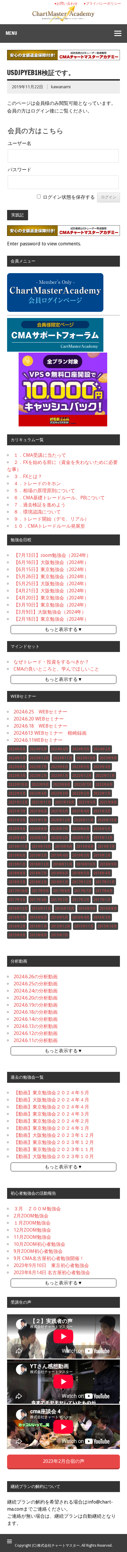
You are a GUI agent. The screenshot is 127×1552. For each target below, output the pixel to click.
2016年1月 (38, 926)
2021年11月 (41, 802)
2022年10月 (18, 784)
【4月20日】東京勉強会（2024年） (51, 598)
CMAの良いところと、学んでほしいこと (56, 669)
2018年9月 (108, 864)
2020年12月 (60, 820)
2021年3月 (102, 811)
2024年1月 (17, 758)
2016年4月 (80, 917)
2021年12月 (18, 802)
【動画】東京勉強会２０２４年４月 (51, 1107)
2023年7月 (38, 767)
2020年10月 (107, 820)
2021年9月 (87, 802)
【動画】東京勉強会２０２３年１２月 (54, 1142)
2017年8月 (61, 891)
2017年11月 (105, 882)
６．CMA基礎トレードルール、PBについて (59, 498)
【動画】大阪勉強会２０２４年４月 (51, 1100)
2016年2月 (17, 926)
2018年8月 (17, 873)
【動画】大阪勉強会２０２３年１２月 (54, 1135)
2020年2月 (59, 838)
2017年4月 (38, 900)
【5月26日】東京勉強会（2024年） (51, 576)
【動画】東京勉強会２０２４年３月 (51, 1114)
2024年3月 (80, 749)
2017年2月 (80, 900)
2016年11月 (41, 909)
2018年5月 (80, 873)
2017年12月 (82, 882)
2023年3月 (17, 776)
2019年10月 (41, 847)
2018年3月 (17, 882)
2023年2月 (38, 776)
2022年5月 (17, 793)
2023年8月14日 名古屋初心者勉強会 (52, 1272)
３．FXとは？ (28, 476)
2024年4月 (59, 749)
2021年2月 (17, 820)
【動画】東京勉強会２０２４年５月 (51, 1092)
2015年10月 (107, 926)
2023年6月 (59, 767)
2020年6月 (80, 829)
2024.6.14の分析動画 (36, 1019)
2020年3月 (38, 838)
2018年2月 (38, 882)
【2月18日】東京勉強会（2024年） (51, 619)
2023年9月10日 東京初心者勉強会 (51, 1265)
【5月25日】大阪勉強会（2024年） (51, 583)
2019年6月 (17, 855)
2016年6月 (38, 917)
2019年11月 (18, 847)
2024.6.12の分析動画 (36, 1033)
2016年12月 (18, 909)
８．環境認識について (37, 512)
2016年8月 (108, 909)
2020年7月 (59, 829)
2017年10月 (18, 891)
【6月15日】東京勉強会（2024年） (51, 569)
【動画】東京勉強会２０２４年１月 (51, 1128)
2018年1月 (59, 882)
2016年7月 (17, 917)
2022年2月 (80, 793)
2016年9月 (87, 909)
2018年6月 (59, 873)
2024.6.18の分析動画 (36, 1012)
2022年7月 (83, 784)
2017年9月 (40, 891)
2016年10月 (64, 909)
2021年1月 (38, 820)
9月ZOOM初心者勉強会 (38, 1251)
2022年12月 (82, 776)
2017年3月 (59, 900)
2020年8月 (38, 829)
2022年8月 (61, 784)
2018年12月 (39, 864)
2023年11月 (62, 758)
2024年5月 (38, 749)
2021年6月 (38, 811)
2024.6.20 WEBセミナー (39, 719)
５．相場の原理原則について (44, 490)
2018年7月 (38, 873)
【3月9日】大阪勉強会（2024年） (50, 612)
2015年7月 (59, 935)
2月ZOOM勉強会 (31, 1216)
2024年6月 (17, 749)
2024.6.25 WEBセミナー (40, 712)
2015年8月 (38, 935)
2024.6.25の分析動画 (36, 984)
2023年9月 (108, 758)
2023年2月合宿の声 (63, 1461)
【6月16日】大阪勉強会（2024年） (51, 562)
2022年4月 (38, 793)
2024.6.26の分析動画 (36, 976)
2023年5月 (80, 767)
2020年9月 (17, 829)
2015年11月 (84, 926)
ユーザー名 (19, 143)
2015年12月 (60, 926)
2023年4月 (102, 767)
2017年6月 (104, 891)
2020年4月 (17, 838)
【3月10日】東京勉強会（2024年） (51, 605)
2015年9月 (17, 935)
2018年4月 (102, 873)
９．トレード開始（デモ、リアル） (51, 519)
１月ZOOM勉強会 (32, 1223)
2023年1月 (59, 776)
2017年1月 (102, 900)
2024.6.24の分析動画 (36, 991)
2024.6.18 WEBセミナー (40, 726)
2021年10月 (64, 802)
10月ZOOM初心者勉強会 (39, 1244)
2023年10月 (86, 758)
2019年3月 (80, 855)
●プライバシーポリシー (102, 3)
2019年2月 (102, 855)
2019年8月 (85, 847)
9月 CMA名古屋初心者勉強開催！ (49, 1258)
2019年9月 (63, 847)
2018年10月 (86, 864)
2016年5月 (59, 917)
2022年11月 (105, 776)
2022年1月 (102, 793)
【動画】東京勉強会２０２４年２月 (51, 1121)
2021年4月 (80, 811)
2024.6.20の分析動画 (36, 998)
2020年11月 (84, 820)
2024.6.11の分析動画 (36, 1040)
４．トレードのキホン (37, 483)
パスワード (19, 169)
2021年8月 (108, 802)
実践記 (17, 215)
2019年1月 (17, 864)
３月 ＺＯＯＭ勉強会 (37, 1209)
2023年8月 (17, 767)
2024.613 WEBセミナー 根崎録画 (50, 733)
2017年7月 (83, 891)
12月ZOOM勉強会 (32, 1230)
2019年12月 (103, 838)
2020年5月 (102, 829)
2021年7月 (17, 811)
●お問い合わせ (66, 3)
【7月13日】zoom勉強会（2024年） (52, 555)
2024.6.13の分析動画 (36, 1026)
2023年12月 (39, 758)
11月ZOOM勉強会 (32, 1237)
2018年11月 (62, 864)
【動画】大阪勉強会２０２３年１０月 (54, 1156)
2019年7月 (106, 847)
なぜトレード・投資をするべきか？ (51, 662)
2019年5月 (38, 855)
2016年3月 (102, 917)
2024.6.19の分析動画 (36, 1005)
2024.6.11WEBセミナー (38, 740)
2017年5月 (17, 900)
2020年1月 (80, 838)
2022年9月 (40, 784)
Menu (11, 33)
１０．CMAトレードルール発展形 (49, 526)
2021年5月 (59, 811)
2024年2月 (102, 749)
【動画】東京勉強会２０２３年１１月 (54, 1149)
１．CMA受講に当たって (40, 455)
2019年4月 (59, 855)
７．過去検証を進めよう (40, 505)
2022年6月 (104, 784)
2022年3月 (59, 793)
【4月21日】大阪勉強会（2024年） (51, 591)
